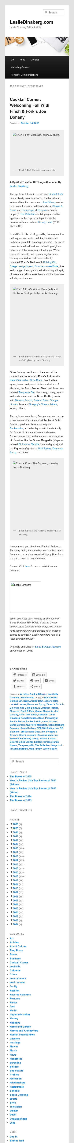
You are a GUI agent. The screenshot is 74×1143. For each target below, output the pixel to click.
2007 (15, 900)
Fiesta (13, 1002)
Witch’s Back (50, 748)
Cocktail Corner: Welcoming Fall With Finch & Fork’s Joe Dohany (29, 108)
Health (13, 1010)
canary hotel (51, 701)
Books (13, 954)
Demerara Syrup (36, 704)
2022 (15, 840)
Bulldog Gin (49, 262)
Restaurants (27, 697)
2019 (15, 852)
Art (11, 938)
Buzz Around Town (33, 701)
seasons (31, 735)
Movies (14, 1046)
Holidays (15, 1022)
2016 (15, 864)
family (13, 986)
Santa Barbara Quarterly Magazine (28, 724)
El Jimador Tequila (29, 444)
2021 (15, 844)
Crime (13, 974)
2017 (15, 860)
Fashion (14, 990)
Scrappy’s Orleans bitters (43, 404)
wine (12, 1122)
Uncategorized (18, 1118)
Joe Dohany (49, 202)
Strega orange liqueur (21, 266)
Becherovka (16, 428)
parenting (15, 1062)
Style (13, 1102)
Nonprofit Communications (24, 74)
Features (15, 998)
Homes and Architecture (24, 1030)
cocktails (53, 694)
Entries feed (17, 1140)
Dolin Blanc (36, 380)
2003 (15, 916)
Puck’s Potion (17, 721)
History (14, 1018)
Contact (35, 59)
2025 (15, 828)
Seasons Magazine (48, 735)
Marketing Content (20, 67)
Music (13, 1050)
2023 (15, 836)
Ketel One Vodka (19, 380)
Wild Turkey (44, 448)
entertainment (18, 978)
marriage (15, 1042)
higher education (20, 1014)
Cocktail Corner (38, 694)
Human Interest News (22, 1034)
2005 (15, 908)
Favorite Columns (20, 994)
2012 (15, 880)
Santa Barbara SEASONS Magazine (39, 728)
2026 (15, 824)
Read (22, 59)
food (12, 1006)
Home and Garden (20, 1026)
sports (13, 1098)
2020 (15, 848)
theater (14, 1110)
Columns (15, 697)
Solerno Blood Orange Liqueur (26, 741)
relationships (17, 1082)
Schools (15, 1090)
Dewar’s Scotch (23, 400)
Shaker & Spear (48, 738)
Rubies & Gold (33, 721)
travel (13, 1114)
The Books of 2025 (20, 776)
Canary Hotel (45, 222)
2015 (15, 868)
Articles (24, 694)
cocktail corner (18, 704)
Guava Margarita (44, 711)
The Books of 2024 (20, 796)
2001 (15, 924)
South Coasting (19, 1094)
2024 (15, 832)
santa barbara (49, 721)
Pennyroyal (28, 210)
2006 (15, 904)
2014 (15, 872)
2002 (15, 920)
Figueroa (14, 711)
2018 (15, 856)
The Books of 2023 (20, 800)
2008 (15, 896)
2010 (15, 888)
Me (12, 59)
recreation (16, 1078)
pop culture (16, 1070)
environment (17, 982)
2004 (15, 912)
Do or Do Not (17, 707)
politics (14, 1066)
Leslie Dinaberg (19, 186)
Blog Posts (16, 950)
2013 (15, 876)
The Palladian (27, 214)
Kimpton (42, 210)
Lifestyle (15, 1038)
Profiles (14, 1074)
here (27, 566)
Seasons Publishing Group (24, 738)
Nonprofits (16, 1058)
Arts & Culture (18, 946)
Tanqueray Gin (27, 392)
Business (15, 958)
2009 (15, 892)
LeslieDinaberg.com (31, 22)
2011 (15, 884)
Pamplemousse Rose (46, 266)
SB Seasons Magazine (33, 731)
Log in (13, 1136)
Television (16, 1106)
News (13, 1054)
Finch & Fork (56, 194)
